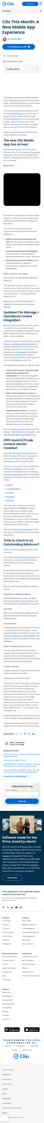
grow (16, 856)
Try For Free (30, 4)
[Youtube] (16, 907)
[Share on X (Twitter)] (29, 733)
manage (6, 856)
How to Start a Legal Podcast (15, 760)
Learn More (12, 877)
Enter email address (11, 790)
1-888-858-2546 (30, 891)
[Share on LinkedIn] (33, 733)
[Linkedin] (12, 907)
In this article (12, 69)
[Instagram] (21, 907)
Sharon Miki (15, 38)
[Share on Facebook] (25, 733)
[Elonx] (8, 907)
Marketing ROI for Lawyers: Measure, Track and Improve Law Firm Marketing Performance (22, 765)
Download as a (18, 46)
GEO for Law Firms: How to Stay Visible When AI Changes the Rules (22, 755)
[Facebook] (3, 907)
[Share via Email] (16, 733)
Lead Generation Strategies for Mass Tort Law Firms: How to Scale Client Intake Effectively (21, 771)
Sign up (22, 801)
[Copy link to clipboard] (21, 733)
